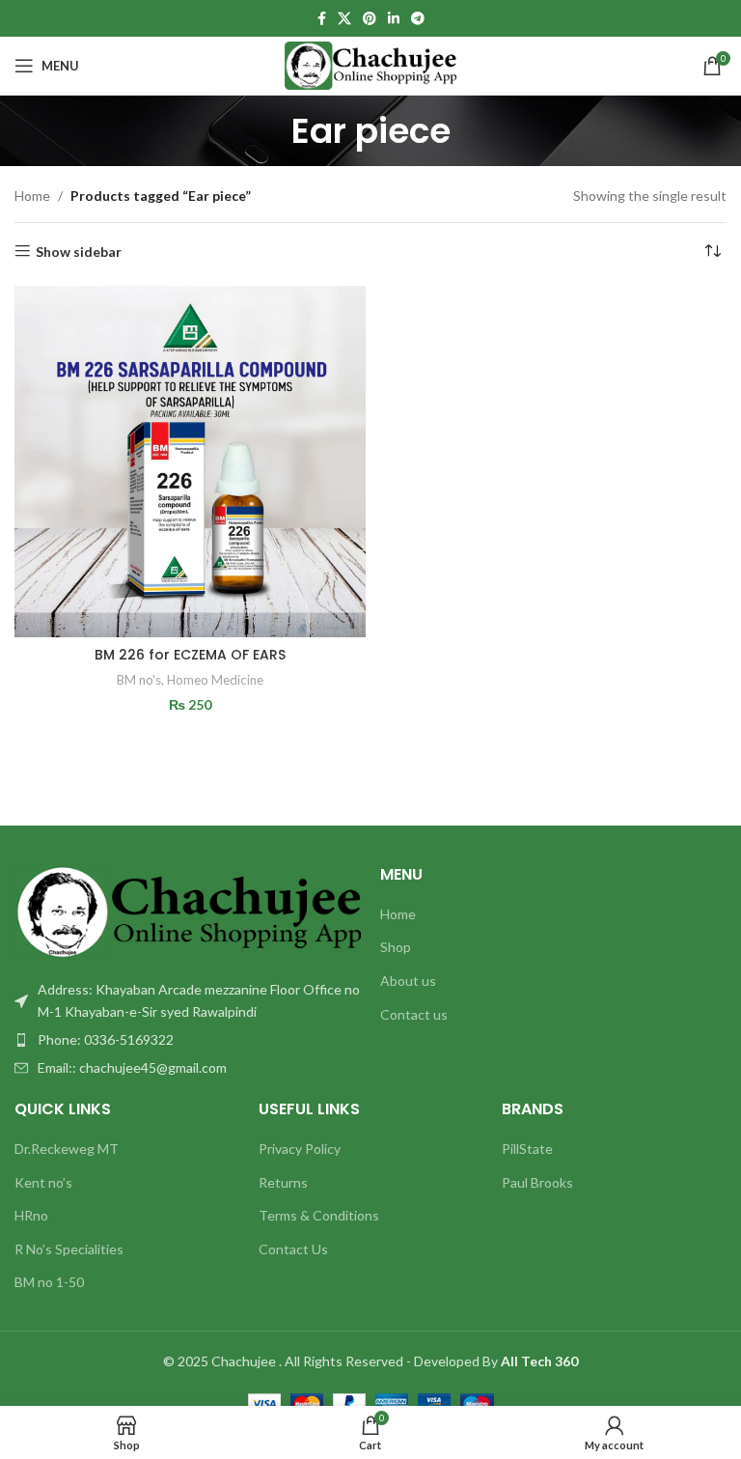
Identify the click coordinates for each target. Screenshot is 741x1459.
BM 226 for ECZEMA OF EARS (190, 654)
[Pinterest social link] (369, 19)
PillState (527, 1148)
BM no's (139, 679)
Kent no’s (43, 1182)
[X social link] (344, 19)
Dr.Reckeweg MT (66, 1148)
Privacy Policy (300, 1148)
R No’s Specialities (69, 1249)
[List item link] (187, 1040)
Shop (395, 947)
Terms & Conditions (319, 1215)
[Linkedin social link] (393, 19)
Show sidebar (79, 251)
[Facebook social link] (322, 19)
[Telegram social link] (417, 19)
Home (32, 195)
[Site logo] (371, 64)
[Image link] (187, 910)
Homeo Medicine (215, 679)
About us (408, 980)
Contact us (414, 1014)
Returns (283, 1182)
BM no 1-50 (49, 1282)
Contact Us (293, 1249)
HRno (31, 1215)
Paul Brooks (537, 1182)
